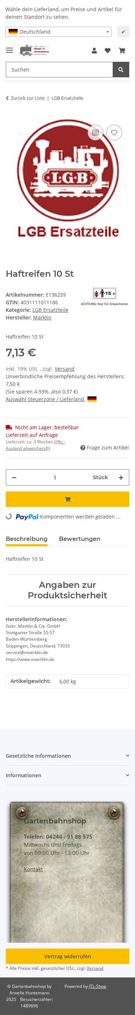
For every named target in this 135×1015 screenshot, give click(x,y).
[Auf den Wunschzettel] (114, 133)
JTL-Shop (97, 986)
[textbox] (58, 31)
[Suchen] (121, 69)
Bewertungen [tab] (79, 539)
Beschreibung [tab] (27, 539)
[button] (94, 50)
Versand (65, 368)
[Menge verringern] (14, 477)
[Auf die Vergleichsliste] (95, 133)
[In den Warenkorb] (67, 499)
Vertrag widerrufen (67, 956)
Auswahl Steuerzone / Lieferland (46, 399)
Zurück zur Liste (28, 98)
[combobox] (58, 32)
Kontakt (33, 869)
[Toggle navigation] (9, 47)
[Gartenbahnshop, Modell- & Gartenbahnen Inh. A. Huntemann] (34, 51)
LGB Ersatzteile (50, 309)
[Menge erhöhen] (121, 477)
